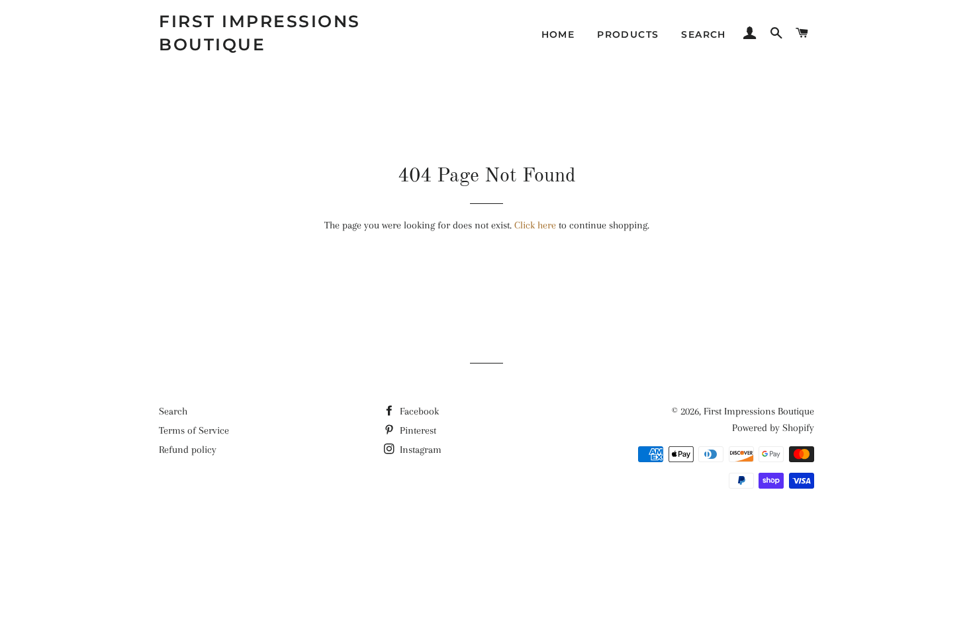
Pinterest (416, 430)
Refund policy (187, 450)
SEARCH (703, 34)
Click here (535, 225)
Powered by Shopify (773, 428)
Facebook (418, 411)
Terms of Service (194, 430)
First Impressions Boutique (260, 32)
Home (558, 34)
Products (628, 34)
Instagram (419, 450)
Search (173, 411)
